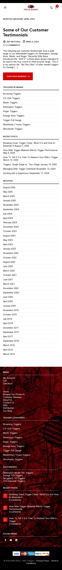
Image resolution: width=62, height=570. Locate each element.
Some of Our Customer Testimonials (26, 32)
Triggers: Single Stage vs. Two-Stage (21, 164)
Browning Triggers (12, 94)
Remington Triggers (12, 107)
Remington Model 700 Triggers (18, 473)
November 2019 (11, 310)
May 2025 (8, 192)
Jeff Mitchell (13, 42)
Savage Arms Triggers (13, 115)
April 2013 (8, 350)
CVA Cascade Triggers (14, 481)
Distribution (8, 408)
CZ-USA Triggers (11, 98)
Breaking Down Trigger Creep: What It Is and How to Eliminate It (34, 495)
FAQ (5, 405)
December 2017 (11, 328)
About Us (7, 400)
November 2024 (11, 205)
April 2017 (8, 336)
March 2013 (9, 354)
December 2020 (11, 288)
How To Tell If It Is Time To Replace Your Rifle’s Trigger (30, 157)
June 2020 (8, 297)
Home (6, 391)
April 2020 (8, 301)
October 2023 (10, 231)
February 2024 (10, 222)
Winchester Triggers (13, 129)
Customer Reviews (12, 397)
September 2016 (11, 341)
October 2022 (10, 257)
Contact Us (8, 402)
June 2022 (8, 266)
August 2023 (9, 236)
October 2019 (10, 314)
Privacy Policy (42, 561)
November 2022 (11, 253)
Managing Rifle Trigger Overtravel (19, 169)
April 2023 (8, 244)
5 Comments (13, 45)
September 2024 (11, 209)
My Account (9, 378)
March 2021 (9, 284)
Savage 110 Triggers (13, 475)
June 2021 (8, 279)
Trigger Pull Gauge (12, 120)
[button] (5, 7)
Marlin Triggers (10, 102)
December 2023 (11, 227)
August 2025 (9, 187)
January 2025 (9, 200)
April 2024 (8, 218)
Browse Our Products (14, 394)
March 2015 (9, 345)
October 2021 (10, 275)
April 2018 (8, 323)
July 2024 (7, 214)
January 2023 (9, 249)
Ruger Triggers (10, 111)
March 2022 (9, 271)
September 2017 (11, 332)
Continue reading (17, 76)
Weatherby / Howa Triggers (16, 124)
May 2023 (8, 240)
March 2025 (9, 196)
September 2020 (11, 292)
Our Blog (7, 411)
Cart (5, 380)
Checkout (7, 383)
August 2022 (9, 262)
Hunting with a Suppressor (16, 173)
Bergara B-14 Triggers (14, 478)
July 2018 (7, 319)
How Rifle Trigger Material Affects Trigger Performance (30, 150)
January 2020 (9, 306)
